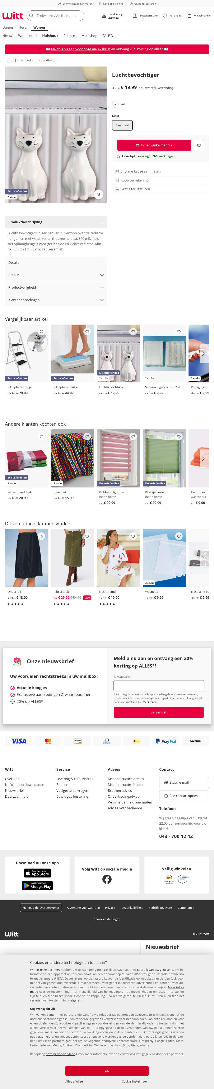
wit (122, 104)
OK (107, 1071)
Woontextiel (27, 35)
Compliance (186, 908)
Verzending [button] (165, 88)
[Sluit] (209, 946)
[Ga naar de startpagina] (13, 15)
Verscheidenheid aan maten (130, 802)
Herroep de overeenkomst (41, 908)
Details (13, 262)
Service (63, 769)
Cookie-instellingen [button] (107, 919)
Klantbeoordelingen (24, 300)
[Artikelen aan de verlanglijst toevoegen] (199, 145)
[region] (107, 1022)
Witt (9, 769)
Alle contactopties (183, 795)
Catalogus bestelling (72, 796)
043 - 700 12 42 (176, 836)
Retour (13, 275)
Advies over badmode (125, 808)
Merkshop (89, 35)
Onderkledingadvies (123, 796)
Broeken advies (120, 790)
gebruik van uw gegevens (155, 970)
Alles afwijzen (75, 1081)
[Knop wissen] (80, 15)
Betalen (62, 784)
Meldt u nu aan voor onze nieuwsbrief (80, 49)
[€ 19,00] (118, 558)
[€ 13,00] (26, 558)
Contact (166, 769)
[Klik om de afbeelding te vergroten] (99, 194)
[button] (7, 60)
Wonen (39, 27)
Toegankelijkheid (132, 908)
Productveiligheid (22, 287)
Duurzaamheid (16, 796)
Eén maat (122, 125)
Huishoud (50, 35)
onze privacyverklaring (61, 1054)
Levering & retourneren (75, 779)
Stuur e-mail (178, 783)
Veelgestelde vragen (72, 790)
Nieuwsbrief (14, 790)
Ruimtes (70, 35)
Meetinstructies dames (126, 779)
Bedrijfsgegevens (161, 908)
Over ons (12, 779)
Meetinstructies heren (125, 784)
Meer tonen (150, 702)
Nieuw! (8, 35)
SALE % (107, 35)
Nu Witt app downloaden (24, 784)
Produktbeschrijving (25, 222)
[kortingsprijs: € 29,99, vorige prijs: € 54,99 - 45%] (72, 558)
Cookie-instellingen (135, 1081)
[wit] (115, 104)
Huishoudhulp (44, 60)
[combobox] (62, 16)
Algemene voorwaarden (83, 908)
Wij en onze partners (45, 970)
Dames (8, 27)
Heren (23, 27)
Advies (114, 769)
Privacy (110, 908)
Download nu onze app (37, 862)
